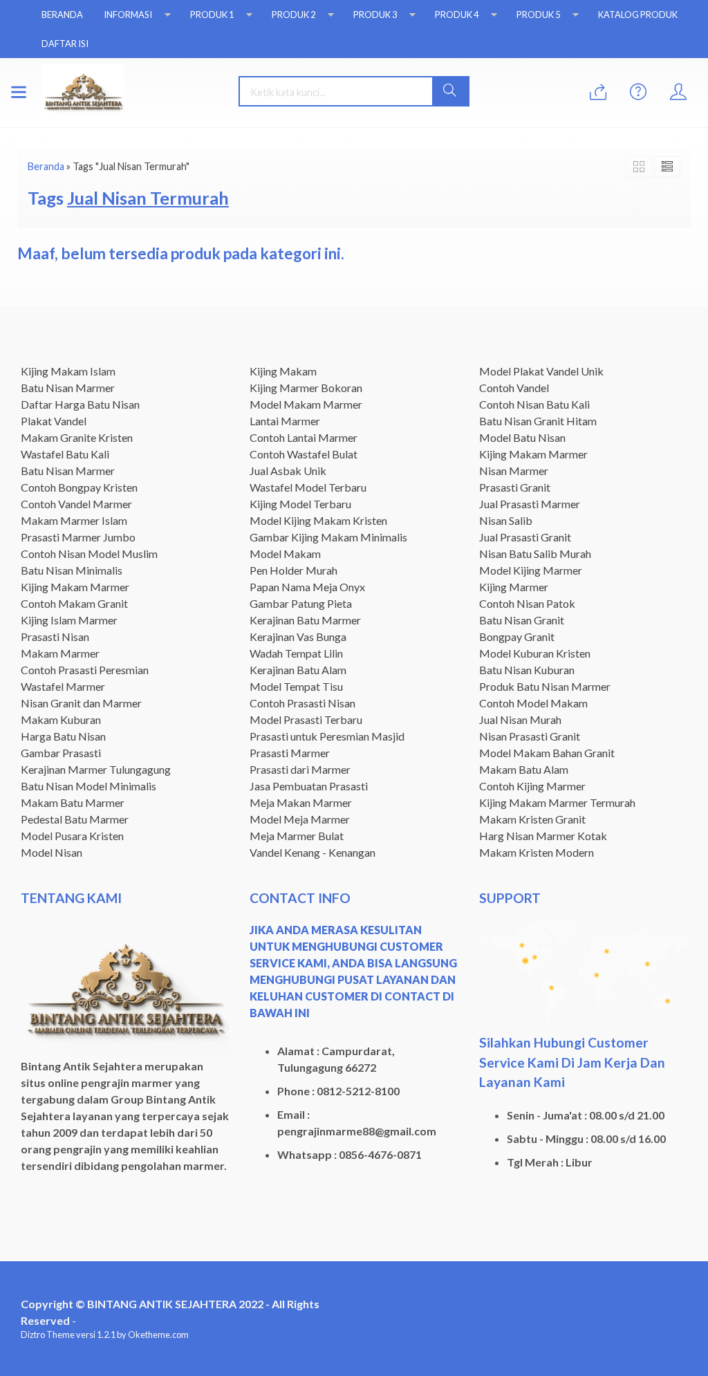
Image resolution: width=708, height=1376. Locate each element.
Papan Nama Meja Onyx (307, 586)
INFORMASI (128, 14)
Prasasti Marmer (290, 752)
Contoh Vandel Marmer (76, 503)
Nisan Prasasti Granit (529, 736)
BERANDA (62, 14)
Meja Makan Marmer (301, 802)
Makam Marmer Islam (74, 520)
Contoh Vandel (514, 387)
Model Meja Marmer (300, 819)
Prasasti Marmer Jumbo (78, 536)
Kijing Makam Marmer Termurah (557, 802)
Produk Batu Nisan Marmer (545, 686)
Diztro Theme (48, 1334)
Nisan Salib (505, 520)
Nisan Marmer (513, 470)
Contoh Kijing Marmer (532, 785)
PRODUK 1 (212, 14)
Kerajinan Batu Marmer (305, 619)
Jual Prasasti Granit (525, 536)
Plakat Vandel (53, 420)
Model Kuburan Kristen (534, 653)
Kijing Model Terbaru (300, 503)
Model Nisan (51, 852)
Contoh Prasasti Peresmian (85, 669)
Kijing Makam (283, 371)
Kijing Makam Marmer (75, 586)
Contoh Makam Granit (74, 603)
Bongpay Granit (517, 636)
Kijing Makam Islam (68, 371)
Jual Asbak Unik (288, 470)
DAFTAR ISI (64, 43)
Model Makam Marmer (306, 404)
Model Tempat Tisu (296, 686)
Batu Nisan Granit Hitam (538, 420)
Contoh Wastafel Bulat (303, 454)
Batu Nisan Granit (521, 619)
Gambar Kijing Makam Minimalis (328, 536)
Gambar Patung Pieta (301, 603)
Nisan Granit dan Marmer (81, 702)
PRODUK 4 (456, 14)
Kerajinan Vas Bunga (298, 636)
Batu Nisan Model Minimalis (88, 785)
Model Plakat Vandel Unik (541, 371)
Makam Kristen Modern (536, 852)
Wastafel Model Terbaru (308, 487)
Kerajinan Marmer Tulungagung (96, 769)
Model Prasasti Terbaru (306, 719)
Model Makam (285, 553)
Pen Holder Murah (293, 570)
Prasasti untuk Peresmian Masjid (327, 736)
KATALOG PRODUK (638, 14)
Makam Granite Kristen (77, 437)
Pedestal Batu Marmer (75, 819)
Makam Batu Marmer (72, 802)
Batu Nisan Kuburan (527, 669)
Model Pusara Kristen (72, 835)
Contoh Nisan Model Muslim (89, 553)
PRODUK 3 (375, 14)
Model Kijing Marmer (530, 570)
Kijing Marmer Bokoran (306, 387)
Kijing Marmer (513, 586)
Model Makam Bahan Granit (547, 752)
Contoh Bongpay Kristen (79, 487)
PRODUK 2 (293, 14)
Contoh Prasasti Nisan (302, 702)
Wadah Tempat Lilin (296, 653)
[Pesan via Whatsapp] (598, 92)
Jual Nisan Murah (520, 719)
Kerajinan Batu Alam (298, 669)
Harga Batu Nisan (63, 736)
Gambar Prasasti (61, 752)
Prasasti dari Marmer (300, 769)
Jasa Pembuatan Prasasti (309, 785)
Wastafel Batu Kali (65, 454)
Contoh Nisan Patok (527, 603)
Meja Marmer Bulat (297, 835)
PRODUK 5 (538, 14)
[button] (450, 91)
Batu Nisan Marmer (68, 387)
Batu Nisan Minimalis (71, 570)
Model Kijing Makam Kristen (318, 520)
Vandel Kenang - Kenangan (312, 852)
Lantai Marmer (285, 420)
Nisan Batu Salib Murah (535, 553)
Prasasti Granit (514, 487)
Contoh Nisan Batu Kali (534, 404)
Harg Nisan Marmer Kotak (543, 835)
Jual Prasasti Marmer (529, 503)
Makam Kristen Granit (532, 819)
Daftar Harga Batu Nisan (80, 404)
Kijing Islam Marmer (69, 619)
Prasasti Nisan (55, 636)
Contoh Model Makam (533, 702)
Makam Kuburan (61, 719)
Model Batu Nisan (522, 437)
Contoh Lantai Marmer (303, 437)
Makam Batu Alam (523, 769)
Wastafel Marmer (63, 686)
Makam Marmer (60, 653)
